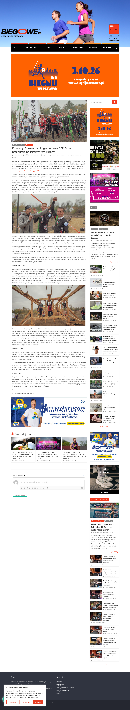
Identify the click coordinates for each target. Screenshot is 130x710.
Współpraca (60, 685)
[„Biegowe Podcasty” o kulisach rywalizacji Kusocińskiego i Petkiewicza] (96, 613)
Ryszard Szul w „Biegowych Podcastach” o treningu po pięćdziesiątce (110, 572)
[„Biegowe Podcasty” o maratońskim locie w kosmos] (96, 626)
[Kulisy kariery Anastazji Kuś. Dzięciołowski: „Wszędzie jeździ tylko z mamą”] (104, 503)
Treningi (61, 48)
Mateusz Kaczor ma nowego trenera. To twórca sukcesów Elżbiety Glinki (110, 605)
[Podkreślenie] (27, 488)
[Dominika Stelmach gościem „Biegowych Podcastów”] (96, 591)
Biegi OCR (45, 155)
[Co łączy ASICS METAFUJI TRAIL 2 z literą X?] (96, 371)
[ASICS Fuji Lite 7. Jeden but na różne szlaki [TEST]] (96, 381)
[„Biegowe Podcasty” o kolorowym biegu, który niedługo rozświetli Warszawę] (96, 556)
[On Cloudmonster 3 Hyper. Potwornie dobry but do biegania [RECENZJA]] (96, 324)
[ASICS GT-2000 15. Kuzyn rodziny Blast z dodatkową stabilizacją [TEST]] (96, 302)
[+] (48, 488)
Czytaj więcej (114, 262)
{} (45, 488)
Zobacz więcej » (104, 426)
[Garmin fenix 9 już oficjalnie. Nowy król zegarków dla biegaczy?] (104, 211)
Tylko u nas (29, 145)
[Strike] (29, 488)
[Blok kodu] (40, 488)
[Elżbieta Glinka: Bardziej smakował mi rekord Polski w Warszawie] (96, 580)
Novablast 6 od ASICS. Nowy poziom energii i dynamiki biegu (109, 418)
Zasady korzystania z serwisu (65, 688)
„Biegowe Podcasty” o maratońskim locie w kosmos (109, 629)
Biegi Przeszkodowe (18, 145)
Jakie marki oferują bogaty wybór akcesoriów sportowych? (110, 316)
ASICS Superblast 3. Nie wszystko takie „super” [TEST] (109, 407)
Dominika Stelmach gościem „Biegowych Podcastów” (108, 594)
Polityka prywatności (62, 691)
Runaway (62, 155)
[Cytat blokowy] (37, 488)
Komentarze (77, 48)
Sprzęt (47, 48)
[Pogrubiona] (21, 488)
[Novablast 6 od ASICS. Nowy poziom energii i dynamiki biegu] (96, 415)
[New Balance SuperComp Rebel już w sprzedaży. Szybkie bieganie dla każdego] (96, 279)
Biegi (16, 48)
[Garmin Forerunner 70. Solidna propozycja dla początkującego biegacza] (96, 335)
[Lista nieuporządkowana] (35, 488)
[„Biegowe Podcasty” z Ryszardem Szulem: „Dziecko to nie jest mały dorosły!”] (96, 638)
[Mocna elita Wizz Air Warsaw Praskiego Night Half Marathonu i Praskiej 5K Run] (48, 438)
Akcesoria (94, 229)
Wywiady (93, 48)
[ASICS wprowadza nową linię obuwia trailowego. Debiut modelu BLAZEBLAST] (96, 391)
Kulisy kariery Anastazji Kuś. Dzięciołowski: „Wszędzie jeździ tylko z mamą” (103, 527)
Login (82, 476)
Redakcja (27, 155)
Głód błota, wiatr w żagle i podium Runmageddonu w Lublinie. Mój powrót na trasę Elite (22, 455)
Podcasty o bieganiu (99, 499)
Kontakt (107, 48)
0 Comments (35, 155)
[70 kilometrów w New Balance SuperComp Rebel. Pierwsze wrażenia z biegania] (96, 266)
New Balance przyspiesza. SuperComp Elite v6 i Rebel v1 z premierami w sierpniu (110, 349)
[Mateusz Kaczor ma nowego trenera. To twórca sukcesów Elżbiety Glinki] (96, 602)
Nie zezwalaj (26, 702)
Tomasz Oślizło (70, 155)
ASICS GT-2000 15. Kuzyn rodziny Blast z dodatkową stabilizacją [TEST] (110, 305)
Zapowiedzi (31, 48)
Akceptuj (38, 702)
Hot (101, 229)
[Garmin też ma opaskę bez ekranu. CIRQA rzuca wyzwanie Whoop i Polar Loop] (96, 358)
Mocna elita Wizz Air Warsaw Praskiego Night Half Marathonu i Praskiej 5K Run (47, 455)
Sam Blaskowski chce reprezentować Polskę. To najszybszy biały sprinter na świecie (74, 455)
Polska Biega (108, 521)
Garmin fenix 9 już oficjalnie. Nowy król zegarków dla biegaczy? (103, 235)
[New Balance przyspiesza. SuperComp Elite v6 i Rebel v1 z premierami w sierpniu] (96, 347)
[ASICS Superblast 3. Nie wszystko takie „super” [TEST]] (96, 404)
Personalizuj (12, 702)
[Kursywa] (24, 488)
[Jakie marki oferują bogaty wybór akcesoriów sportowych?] (96, 313)
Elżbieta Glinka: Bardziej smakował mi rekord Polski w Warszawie (110, 583)
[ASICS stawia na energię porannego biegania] (96, 292)
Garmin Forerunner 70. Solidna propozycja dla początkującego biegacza (109, 338)
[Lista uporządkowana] (32, 488)
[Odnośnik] (43, 488)
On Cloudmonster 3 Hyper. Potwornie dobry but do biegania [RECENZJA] (110, 327)
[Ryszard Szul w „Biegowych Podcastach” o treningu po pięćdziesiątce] (96, 569)
